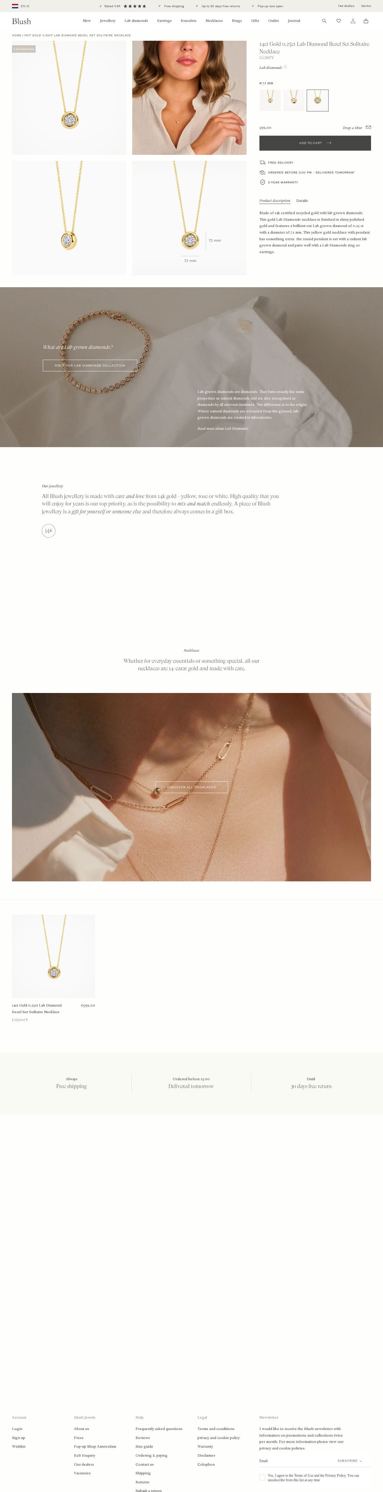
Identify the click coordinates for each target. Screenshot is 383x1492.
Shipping (143, 1473)
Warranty (205, 1446)
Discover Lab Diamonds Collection (90, 365)
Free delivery (281, 162)
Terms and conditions (216, 1429)
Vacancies (82, 1473)
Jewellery (107, 21)
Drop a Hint (353, 127)
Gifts (255, 21)
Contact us (145, 1464)
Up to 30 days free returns (220, 6)
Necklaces (214, 21)
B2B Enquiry (84, 1455)
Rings (237, 21)
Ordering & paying (152, 1455)
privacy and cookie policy (218, 1438)
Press (78, 1438)
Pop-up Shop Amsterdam (95, 1446)
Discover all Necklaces (191, 787)
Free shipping (173, 6)
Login (17, 1429)
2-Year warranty (283, 182)
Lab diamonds (136, 21)
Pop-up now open (270, 6)
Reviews (143, 1438)
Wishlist (18, 1446)
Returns (142, 1482)
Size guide (144, 1446)
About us (81, 1429)
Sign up (18, 1438)
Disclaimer (206, 1455)
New (87, 21)
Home (17, 35)
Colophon (206, 1464)
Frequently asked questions (159, 1429)
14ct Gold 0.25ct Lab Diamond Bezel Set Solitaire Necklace (37, 1008)
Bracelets (189, 21)
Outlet (273, 21)
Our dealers (346, 5)
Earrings (164, 21)
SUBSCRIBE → (350, 1460)
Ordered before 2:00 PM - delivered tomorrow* (311, 172)
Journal (294, 21)
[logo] (21, 21)
